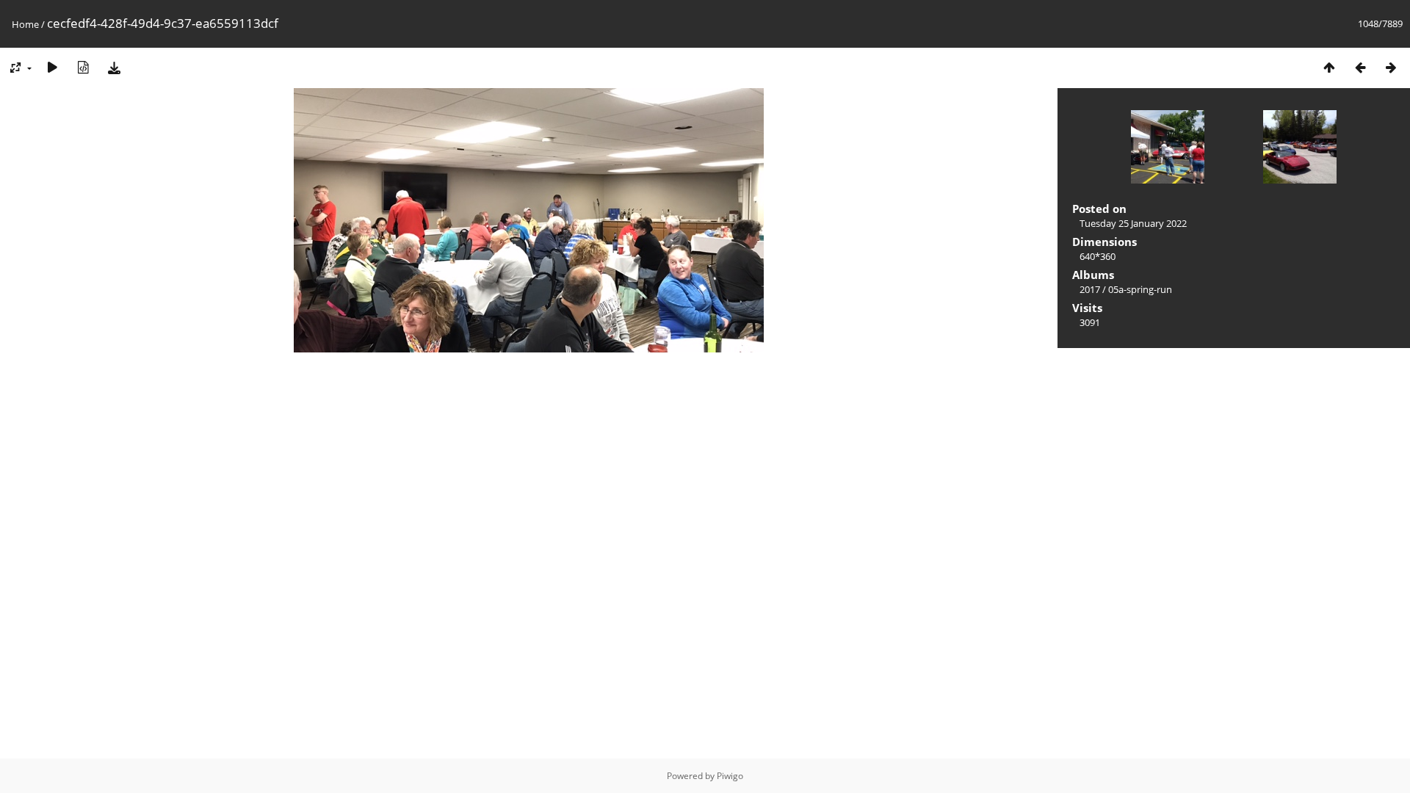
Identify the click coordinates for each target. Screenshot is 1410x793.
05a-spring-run (1140, 289)
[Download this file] (113, 67)
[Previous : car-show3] (1360, 67)
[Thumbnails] (1329, 67)
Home (25, 24)
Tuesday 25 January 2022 (1133, 223)
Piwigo (730, 776)
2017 (1090, 289)
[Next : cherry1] (1390, 67)
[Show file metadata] (83, 67)
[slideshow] (52, 67)
